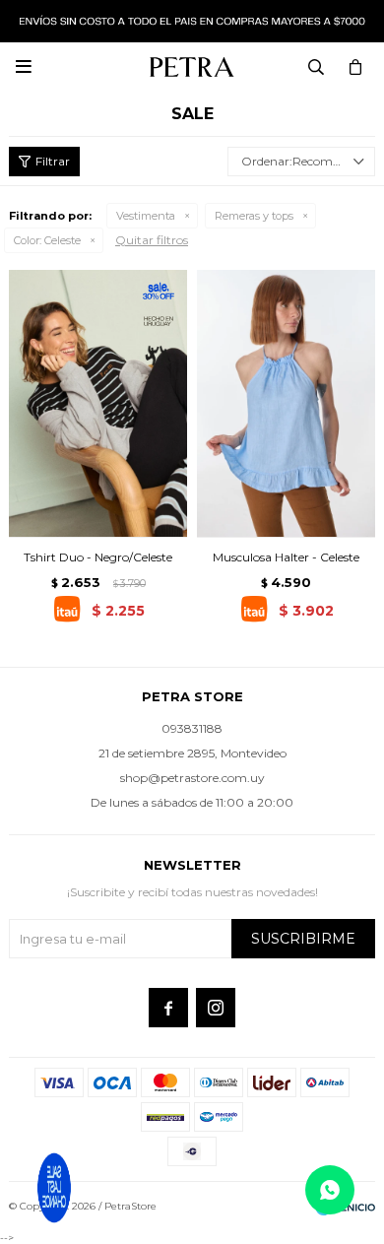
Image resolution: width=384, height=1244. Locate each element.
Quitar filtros (151, 239)
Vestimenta (145, 216)
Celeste (47, 240)
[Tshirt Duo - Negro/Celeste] (98, 404)
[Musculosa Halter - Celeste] (286, 404)
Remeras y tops (254, 216)
